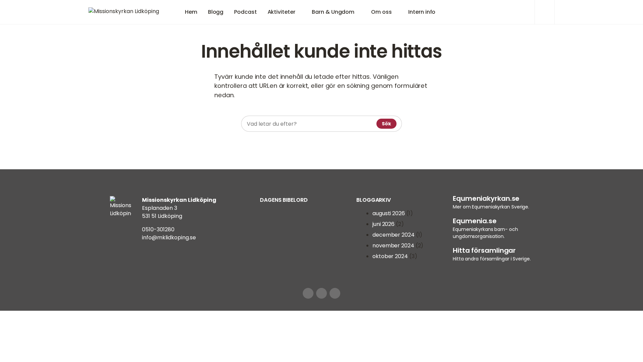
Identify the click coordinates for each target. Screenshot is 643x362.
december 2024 (393, 235)
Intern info (421, 12)
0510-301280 (158, 229)
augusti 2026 (388, 213)
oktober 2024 (390, 256)
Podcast (245, 12)
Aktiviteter (281, 12)
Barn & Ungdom (333, 12)
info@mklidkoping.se (169, 237)
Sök (386, 123)
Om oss (381, 12)
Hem (191, 12)
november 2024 (393, 245)
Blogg (216, 12)
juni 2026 (383, 224)
